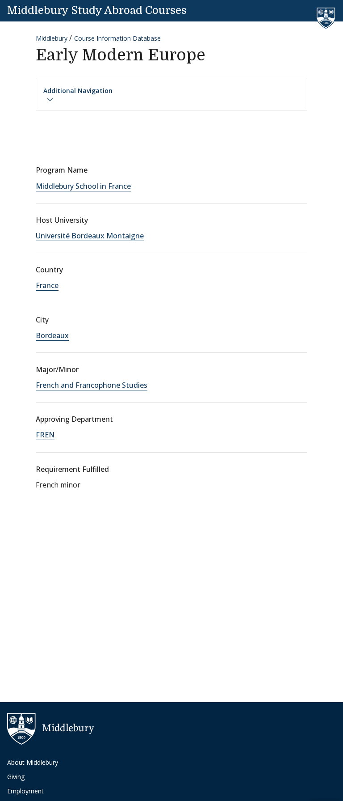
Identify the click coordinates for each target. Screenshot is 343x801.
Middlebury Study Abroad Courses (97, 10)
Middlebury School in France (83, 186)
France (47, 285)
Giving (16, 776)
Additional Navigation (78, 90)
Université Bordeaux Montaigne (90, 236)
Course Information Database (117, 38)
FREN (45, 435)
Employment (25, 791)
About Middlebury (32, 762)
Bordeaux (52, 335)
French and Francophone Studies (91, 385)
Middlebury (51, 38)
